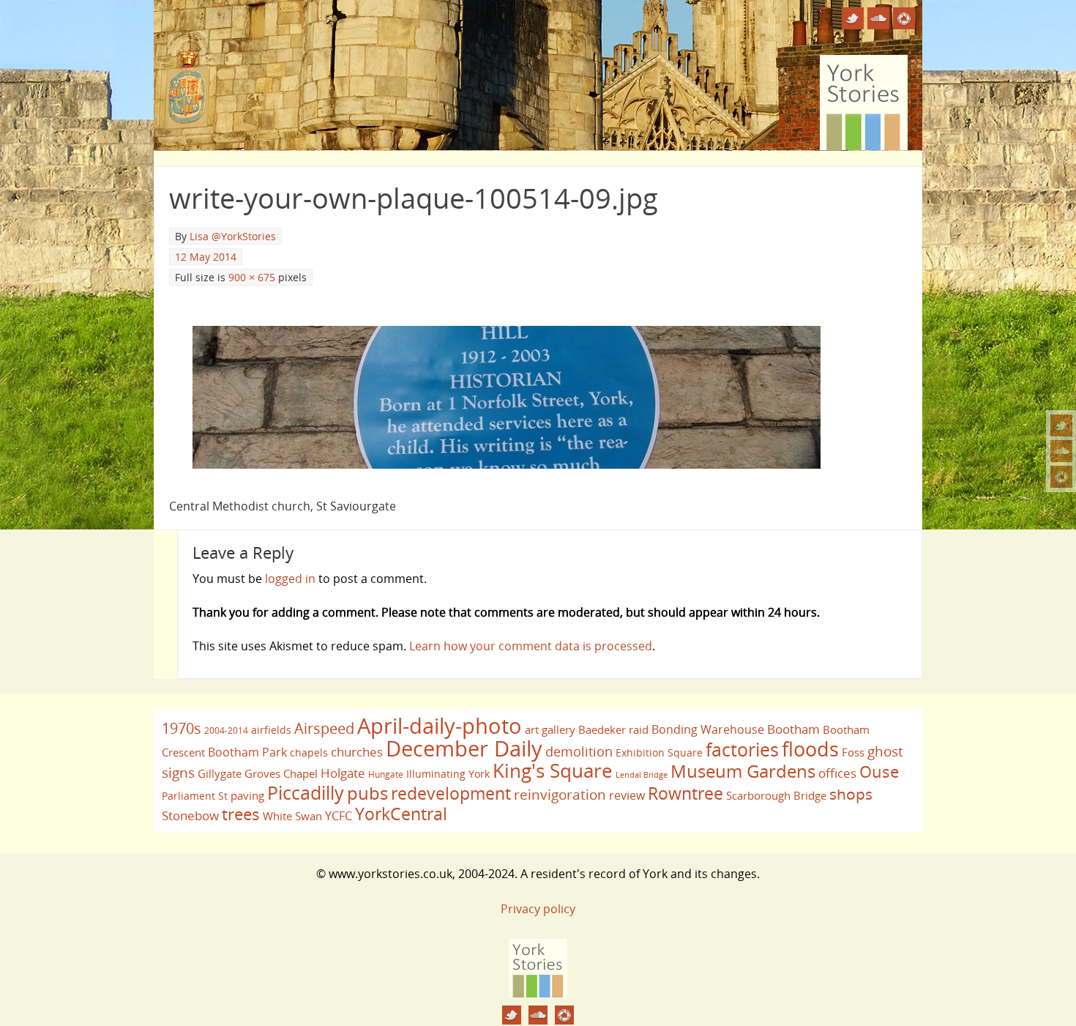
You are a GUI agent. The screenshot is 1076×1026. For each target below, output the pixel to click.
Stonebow (190, 815)
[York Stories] (538, 993)
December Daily (464, 748)
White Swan (292, 815)
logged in (290, 578)
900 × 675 (251, 277)
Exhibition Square (659, 752)
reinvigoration (560, 794)
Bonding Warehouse (707, 729)
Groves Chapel (281, 773)
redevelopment (451, 793)
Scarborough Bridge (776, 795)
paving (247, 795)
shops (851, 794)
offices (837, 772)
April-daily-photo (439, 725)
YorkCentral (401, 813)
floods (810, 749)
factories (742, 749)
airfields (271, 730)
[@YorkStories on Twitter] (1061, 425)
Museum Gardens (742, 771)
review (627, 795)
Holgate (343, 772)
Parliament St (195, 796)
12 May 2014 (205, 257)
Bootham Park (247, 752)
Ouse (879, 771)
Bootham (793, 728)
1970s (181, 728)
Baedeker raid (613, 729)
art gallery (550, 729)
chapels (309, 752)
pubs (367, 793)
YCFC (338, 816)
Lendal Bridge (642, 775)
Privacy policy (538, 909)
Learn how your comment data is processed (530, 646)
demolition (579, 751)
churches (357, 751)
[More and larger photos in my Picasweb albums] (1061, 477)
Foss (853, 752)
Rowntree (685, 793)
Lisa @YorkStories (233, 236)
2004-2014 (226, 730)
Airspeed (324, 728)
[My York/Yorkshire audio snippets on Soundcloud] (1061, 451)
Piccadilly (305, 792)
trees (241, 814)
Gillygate (220, 773)
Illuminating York (448, 774)
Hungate (385, 774)
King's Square (553, 770)
